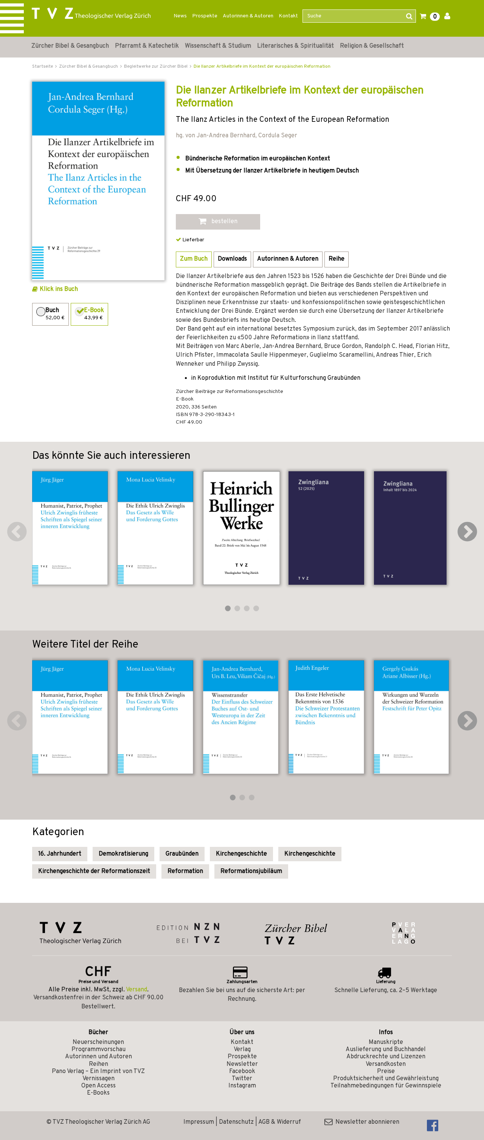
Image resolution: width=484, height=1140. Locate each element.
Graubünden (182, 854)
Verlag (242, 1049)
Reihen (98, 1064)
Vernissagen (98, 1079)
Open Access (98, 1086)
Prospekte (204, 16)
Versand (136, 990)
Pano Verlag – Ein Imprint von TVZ (98, 1071)
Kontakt (288, 16)
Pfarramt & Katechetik (147, 46)
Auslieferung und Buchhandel (386, 1049)
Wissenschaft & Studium (218, 46)
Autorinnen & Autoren (248, 16)
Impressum (198, 1122)
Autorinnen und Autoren (98, 1057)
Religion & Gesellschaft (372, 46)
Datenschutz (236, 1122)
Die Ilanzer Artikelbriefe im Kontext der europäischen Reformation (262, 67)
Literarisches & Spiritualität (295, 46)
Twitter (242, 1079)
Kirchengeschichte (241, 854)
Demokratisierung (123, 854)
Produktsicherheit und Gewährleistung (386, 1079)
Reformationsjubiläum (251, 871)
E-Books (98, 1093)
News (180, 16)
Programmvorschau (98, 1049)
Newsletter (242, 1064)
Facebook (242, 1071)
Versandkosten (386, 1064)
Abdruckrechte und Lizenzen (385, 1057)
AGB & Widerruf (279, 1122)
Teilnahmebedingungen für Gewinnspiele (385, 1086)
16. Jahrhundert (59, 854)
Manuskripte (386, 1042)
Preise (386, 1071)
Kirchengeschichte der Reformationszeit (94, 871)
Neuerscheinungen (98, 1042)
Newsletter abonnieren (365, 1122)
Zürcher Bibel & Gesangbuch (70, 46)
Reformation (185, 871)
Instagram (242, 1086)
